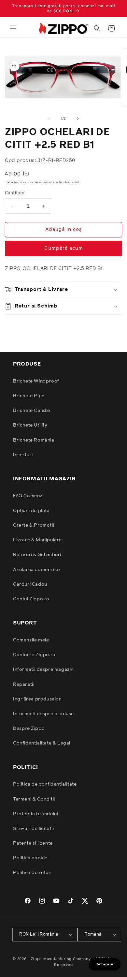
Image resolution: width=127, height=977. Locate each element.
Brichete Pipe (29, 396)
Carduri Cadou (30, 584)
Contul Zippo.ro (31, 599)
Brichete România (33, 440)
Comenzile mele (31, 640)
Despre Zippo (29, 728)
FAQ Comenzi (28, 496)
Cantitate (15, 193)
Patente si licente (33, 843)
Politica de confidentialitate (45, 784)
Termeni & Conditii (34, 799)
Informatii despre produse (43, 714)
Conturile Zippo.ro (34, 655)
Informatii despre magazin (43, 669)
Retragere (104, 964)
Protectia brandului (35, 814)
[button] (13, 28)
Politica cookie (30, 858)
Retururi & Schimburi (37, 554)
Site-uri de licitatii (33, 828)
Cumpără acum (63, 248)
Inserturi (23, 455)
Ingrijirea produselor (37, 699)
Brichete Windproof (36, 381)
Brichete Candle (31, 410)
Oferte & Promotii (33, 525)
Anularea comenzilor (37, 569)
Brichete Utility (30, 425)
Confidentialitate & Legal (41, 743)
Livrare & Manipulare (37, 540)
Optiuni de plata (31, 510)
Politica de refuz (32, 872)
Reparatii (23, 684)
